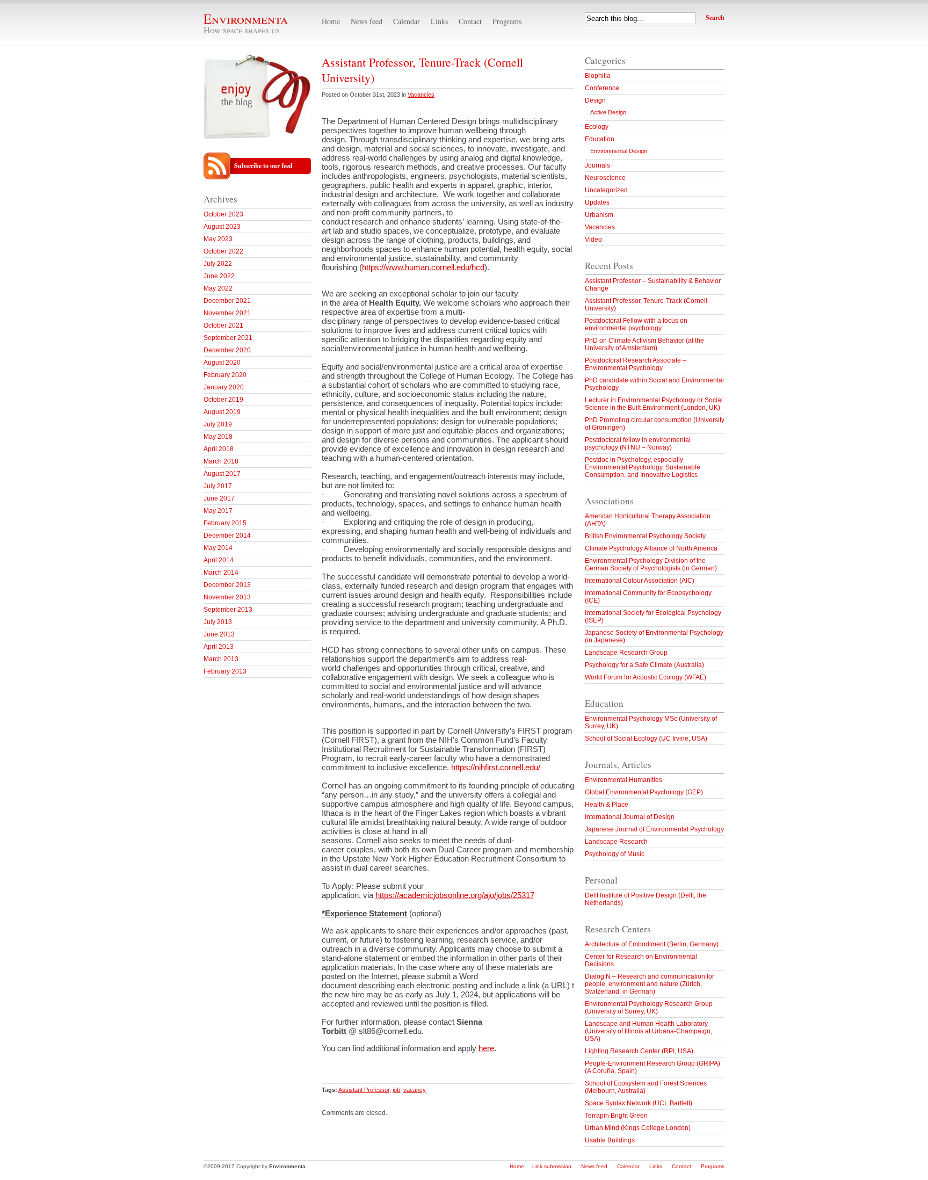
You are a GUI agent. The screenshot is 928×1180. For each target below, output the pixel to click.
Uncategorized (606, 190)
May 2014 (218, 548)
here (486, 1048)
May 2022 (218, 288)
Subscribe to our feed (263, 165)
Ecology (596, 127)
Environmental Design (618, 151)
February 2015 (225, 523)
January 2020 (224, 387)
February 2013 (225, 671)
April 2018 (219, 449)
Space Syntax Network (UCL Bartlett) (638, 1103)
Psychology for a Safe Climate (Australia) (644, 665)
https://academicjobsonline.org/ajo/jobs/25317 (454, 895)
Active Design (608, 112)
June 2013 (219, 634)
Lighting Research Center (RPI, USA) (639, 1051)
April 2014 (219, 560)
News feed (366, 21)
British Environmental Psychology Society (645, 536)
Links (439, 21)
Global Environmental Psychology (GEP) (644, 792)
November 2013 (227, 597)
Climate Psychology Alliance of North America (651, 548)
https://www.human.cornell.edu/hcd (423, 267)
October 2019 (223, 399)
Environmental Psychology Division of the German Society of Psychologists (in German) (651, 564)
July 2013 (218, 622)
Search (715, 17)
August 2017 (222, 473)
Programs (506, 21)
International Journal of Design (630, 817)
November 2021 (227, 313)
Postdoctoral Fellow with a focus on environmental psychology (636, 324)
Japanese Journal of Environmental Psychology (654, 829)
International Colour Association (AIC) (639, 580)
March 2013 (221, 659)
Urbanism (599, 215)
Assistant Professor (363, 1090)
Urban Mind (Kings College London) (638, 1128)
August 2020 (222, 362)
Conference (602, 88)
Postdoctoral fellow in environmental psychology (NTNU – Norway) (638, 443)
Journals (597, 165)
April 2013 (219, 646)
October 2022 (223, 251)
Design (595, 100)
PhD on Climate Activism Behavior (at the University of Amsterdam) (644, 344)
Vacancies (421, 94)
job (396, 1090)
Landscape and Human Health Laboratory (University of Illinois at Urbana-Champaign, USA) (648, 1031)
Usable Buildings (610, 1140)
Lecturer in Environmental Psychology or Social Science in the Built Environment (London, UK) (654, 403)
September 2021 (228, 338)
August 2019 (222, 412)
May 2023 (218, 239)
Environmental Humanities (623, 780)
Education (599, 139)
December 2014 (227, 535)
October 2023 (223, 214)
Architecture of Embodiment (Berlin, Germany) (652, 944)
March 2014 (221, 572)
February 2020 (225, 375)
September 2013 (228, 609)
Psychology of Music (614, 854)
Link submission (551, 1166)
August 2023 (222, 226)
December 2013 (227, 585)
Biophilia (598, 75)
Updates (597, 202)
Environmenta (246, 18)
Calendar (406, 21)
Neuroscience (605, 178)
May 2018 (218, 436)
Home (331, 21)
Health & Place (606, 804)
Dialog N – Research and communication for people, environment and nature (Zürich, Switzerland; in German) (649, 984)
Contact (470, 21)
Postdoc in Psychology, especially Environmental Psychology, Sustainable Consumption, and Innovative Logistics (642, 467)
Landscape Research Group (626, 652)
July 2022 (218, 263)
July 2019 (218, 424)
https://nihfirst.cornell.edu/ (495, 767)
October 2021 (223, 325)
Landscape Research (616, 841)
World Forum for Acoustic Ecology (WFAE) (645, 677)
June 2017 (219, 498)
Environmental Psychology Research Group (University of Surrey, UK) (649, 1007)
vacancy (414, 1090)
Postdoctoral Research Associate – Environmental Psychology (635, 364)
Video (593, 239)
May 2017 (218, 511)
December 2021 (227, 301)
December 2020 (227, 350)
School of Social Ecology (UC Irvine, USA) (646, 738)
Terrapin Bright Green (616, 1115)
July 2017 (218, 486)
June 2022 (219, 276)
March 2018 (221, 461)
